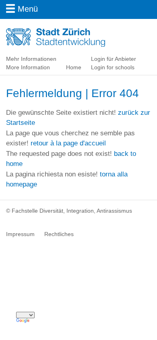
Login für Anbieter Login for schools (113, 63)
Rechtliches (59, 234)
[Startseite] (64, 37)
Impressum (20, 234)
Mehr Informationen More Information (31, 63)
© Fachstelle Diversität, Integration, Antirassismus (69, 210)
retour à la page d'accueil (68, 143)
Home (73, 67)
